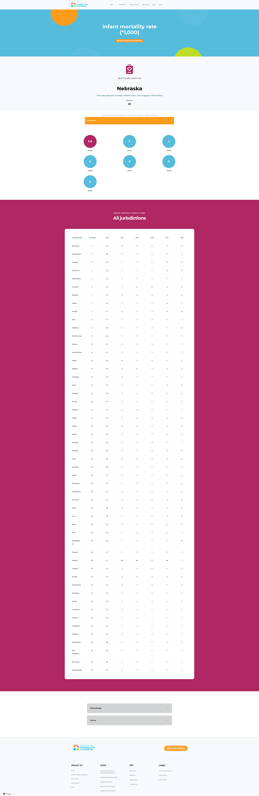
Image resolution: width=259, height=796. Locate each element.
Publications (133, 784)
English (9, 794)
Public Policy (134, 5)
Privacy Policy (163, 775)
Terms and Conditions (165, 771)
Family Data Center (106, 782)
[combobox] (8, 794)
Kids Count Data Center (107, 786)
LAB (153, 5)
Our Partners (75, 783)
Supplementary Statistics (108, 791)
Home (73, 770)
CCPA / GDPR (163, 780)
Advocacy (145, 5)
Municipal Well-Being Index (108, 777)
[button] (111, 4)
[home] (79, 5)
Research (132, 775)
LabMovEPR (133, 780)
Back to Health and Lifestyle (129, 41)
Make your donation (176, 748)
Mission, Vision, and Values (79, 774)
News (160, 5)
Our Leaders (75, 779)
